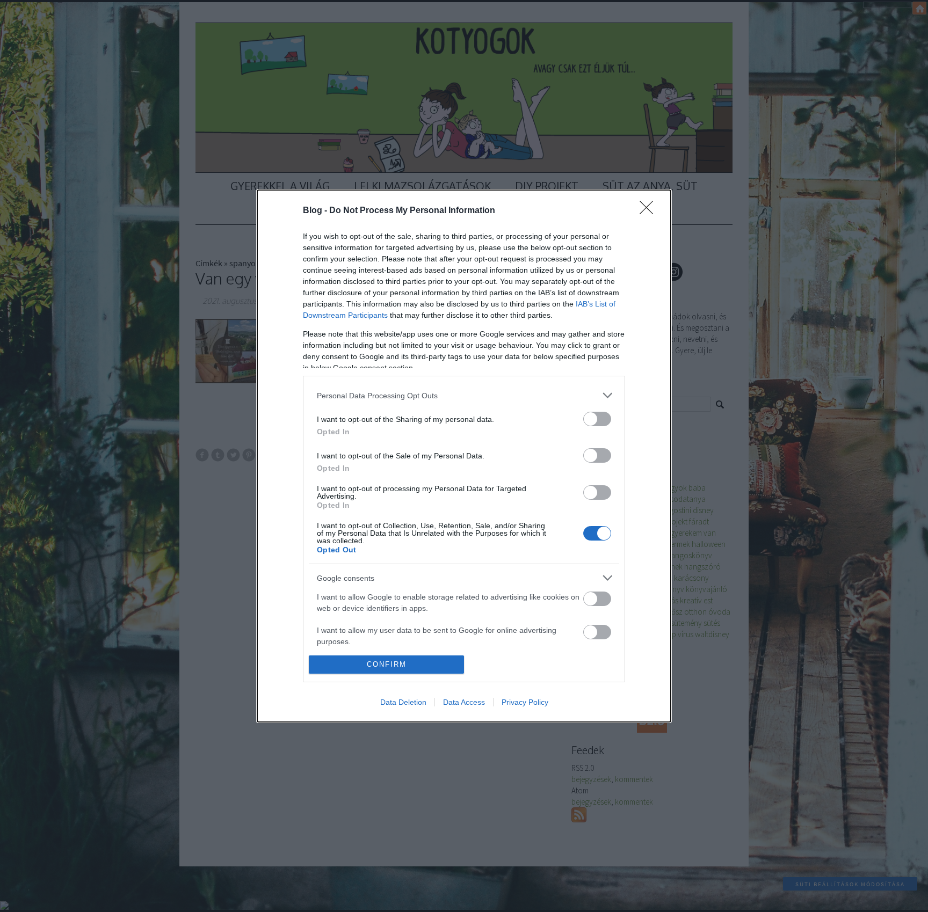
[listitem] (464, 395)
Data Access (464, 702)
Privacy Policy (525, 702)
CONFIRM (387, 664)
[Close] (650, 211)
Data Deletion (403, 702)
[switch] (597, 419)
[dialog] (464, 456)
